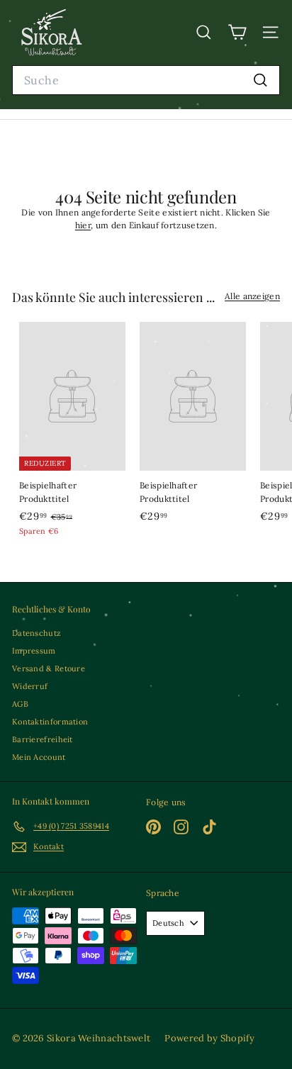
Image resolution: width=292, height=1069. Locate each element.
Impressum (34, 651)
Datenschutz (36, 633)
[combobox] (146, 80)
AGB (20, 704)
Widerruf (29, 686)
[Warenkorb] (237, 32)
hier (83, 225)
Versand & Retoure (48, 668)
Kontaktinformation (50, 722)
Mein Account (39, 757)
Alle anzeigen (252, 296)
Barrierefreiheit (42, 739)
